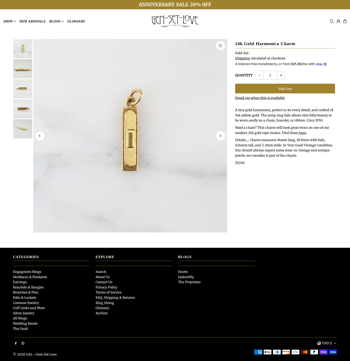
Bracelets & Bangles (28, 287)
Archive (102, 313)
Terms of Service (109, 292)
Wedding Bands (25, 323)
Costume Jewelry (26, 303)
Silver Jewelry (23, 313)
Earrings (20, 282)
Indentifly (186, 277)
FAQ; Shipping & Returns (115, 298)
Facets (183, 272)
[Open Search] (332, 21)
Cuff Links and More (29, 308)
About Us (103, 277)
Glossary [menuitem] (76, 21)
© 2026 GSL (23, 354)
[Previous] (39, 135)
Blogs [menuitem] (55, 21)
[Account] (338, 21)
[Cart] (345, 21)
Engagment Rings (27, 272)
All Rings (20, 318)
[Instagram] (22, 343)
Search (101, 272)
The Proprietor (189, 282)
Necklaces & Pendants (30, 277)
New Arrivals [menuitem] (32, 21)
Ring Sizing (105, 303)
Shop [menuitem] (8, 21)
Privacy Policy (106, 287)
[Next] (220, 135)
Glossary (102, 308)
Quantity (244, 75)
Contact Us (104, 282)
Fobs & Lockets (24, 298)
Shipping (242, 58)
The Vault (20, 329)
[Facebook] (16, 343)
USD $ (327, 343)
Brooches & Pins (25, 292)
